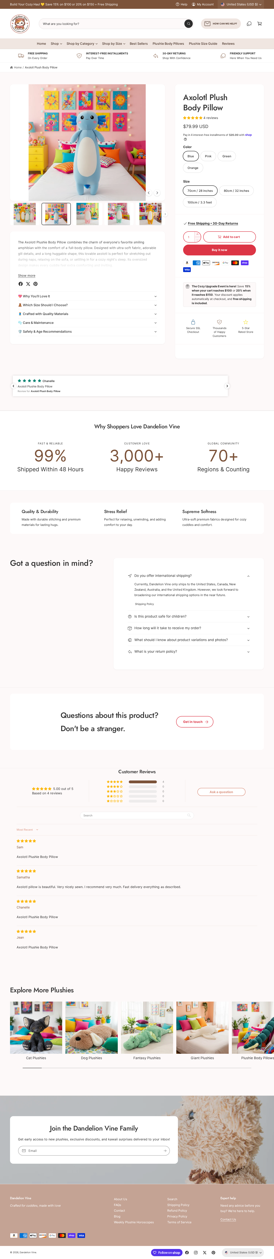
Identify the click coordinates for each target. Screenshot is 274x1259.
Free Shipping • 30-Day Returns (213, 223)
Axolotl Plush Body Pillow (41, 67)
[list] (137, 457)
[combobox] (116, 23)
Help (184, 4)
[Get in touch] (249, 23)
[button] (259, 23)
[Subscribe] (165, 1150)
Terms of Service (179, 1222)
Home (18, 67)
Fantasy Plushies (147, 1058)
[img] (26, 841)
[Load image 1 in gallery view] (25, 214)
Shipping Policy (144, 604)
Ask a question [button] (221, 792)
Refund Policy (177, 1210)
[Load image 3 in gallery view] (87, 214)
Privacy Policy (177, 1216)
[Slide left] (149, 193)
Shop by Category (80, 44)
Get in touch (193, 722)
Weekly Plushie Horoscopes (134, 1222)
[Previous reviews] (13, 386)
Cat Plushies (36, 1058)
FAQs (117, 1205)
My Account (205, 4)
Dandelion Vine (28, 1252)
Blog (117, 1216)
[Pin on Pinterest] (35, 284)
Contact (119, 1210)
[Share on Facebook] (20, 284)
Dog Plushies (91, 1058)
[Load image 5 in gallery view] (150, 214)
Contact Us (228, 1219)
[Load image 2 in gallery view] (56, 214)
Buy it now (219, 250)
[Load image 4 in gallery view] (119, 214)
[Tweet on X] (28, 284)
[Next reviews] (227, 386)
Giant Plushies (202, 1058)
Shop (55, 44)
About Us (120, 1199)
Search (172, 1199)
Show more (26, 275)
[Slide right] (157, 193)
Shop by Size (112, 44)
